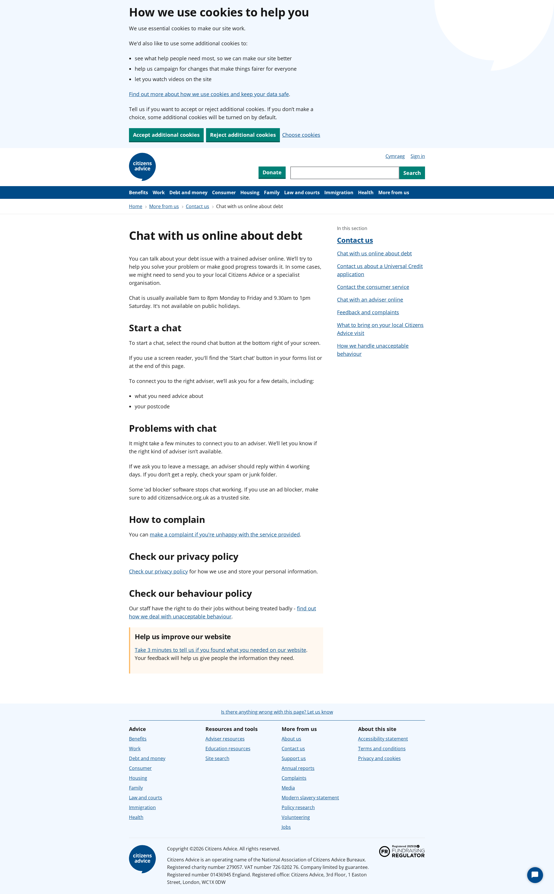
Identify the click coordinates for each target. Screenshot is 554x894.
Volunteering (296, 817)
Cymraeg (395, 156)
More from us (393, 192)
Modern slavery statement (310, 797)
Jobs (286, 827)
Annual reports (298, 768)
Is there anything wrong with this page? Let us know (277, 712)
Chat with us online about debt (374, 253)
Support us (294, 758)
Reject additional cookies (243, 134)
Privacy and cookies (379, 758)
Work (159, 192)
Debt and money (188, 192)
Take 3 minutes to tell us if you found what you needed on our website (220, 649)
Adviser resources (225, 739)
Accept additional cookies (166, 134)
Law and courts (302, 192)
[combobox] (344, 173)
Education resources (227, 748)
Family (272, 192)
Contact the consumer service (373, 286)
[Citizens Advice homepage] (143, 859)
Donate (272, 172)
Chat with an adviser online (370, 299)
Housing (249, 192)
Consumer (224, 192)
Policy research (298, 807)
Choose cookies (301, 134)
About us (291, 739)
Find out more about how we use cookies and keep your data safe (209, 94)
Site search (217, 758)
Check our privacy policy (158, 571)
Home (135, 206)
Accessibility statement (383, 739)
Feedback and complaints (368, 312)
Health (366, 192)
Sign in (418, 156)
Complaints (294, 778)
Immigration (338, 192)
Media (288, 788)
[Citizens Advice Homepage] (143, 167)
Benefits (138, 192)
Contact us (197, 206)
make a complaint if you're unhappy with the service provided (225, 534)
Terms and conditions (382, 748)
